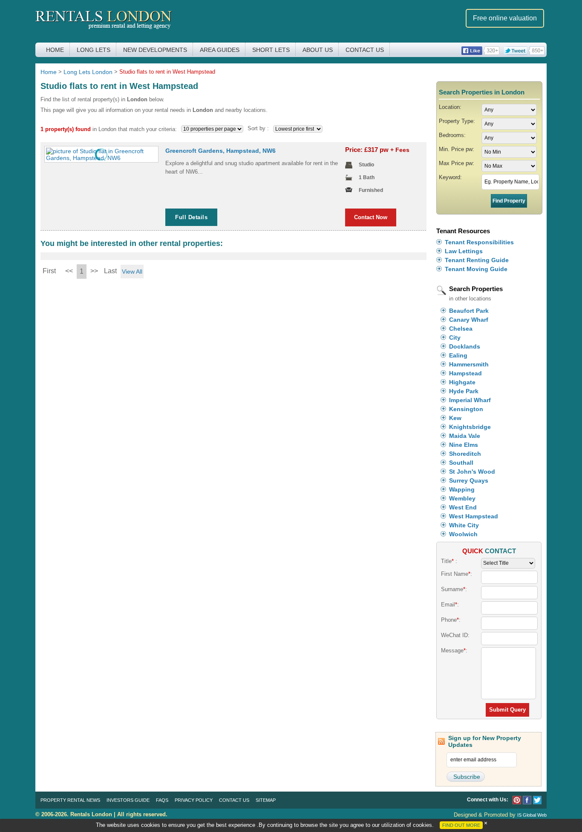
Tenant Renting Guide (477, 260)
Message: (454, 650)
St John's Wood (472, 471)
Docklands (464, 346)
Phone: (451, 620)
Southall (461, 462)
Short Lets (271, 49)
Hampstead (465, 373)
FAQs (162, 800)
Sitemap (266, 800)
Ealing (458, 355)
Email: (450, 604)
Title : (449, 561)
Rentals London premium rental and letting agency (103, 21)
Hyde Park (463, 391)
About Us (318, 49)
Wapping (462, 489)
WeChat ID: (455, 635)
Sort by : (258, 128)
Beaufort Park (469, 310)
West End (463, 507)
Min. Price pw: (456, 149)
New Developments (155, 49)
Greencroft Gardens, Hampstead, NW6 (220, 150)
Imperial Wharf (470, 400)
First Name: (456, 574)
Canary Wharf (468, 319)
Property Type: (457, 121)
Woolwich (463, 534)
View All (132, 271)
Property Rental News (70, 800)
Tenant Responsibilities (479, 242)
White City (464, 525)
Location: (450, 107)
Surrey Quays (468, 480)
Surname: (454, 589)
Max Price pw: (456, 163)
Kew (455, 418)
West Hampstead (473, 516)
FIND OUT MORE (461, 825)
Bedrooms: (452, 135)
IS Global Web (532, 815)
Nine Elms (463, 444)
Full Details (191, 217)
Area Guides (219, 49)
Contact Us (365, 49)
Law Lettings (464, 251)
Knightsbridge (470, 426)
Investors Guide (128, 800)
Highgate (462, 382)
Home (55, 49)
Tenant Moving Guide (476, 269)
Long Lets (93, 49)
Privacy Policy (194, 800)
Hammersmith (469, 364)
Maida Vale (464, 435)
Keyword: (450, 177)
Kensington (466, 409)
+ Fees (399, 149)
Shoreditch (465, 453)
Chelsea (461, 328)
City (455, 337)
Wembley (462, 498)
